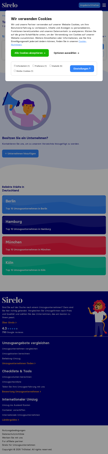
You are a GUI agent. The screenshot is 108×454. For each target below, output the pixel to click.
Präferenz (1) (41, 66)
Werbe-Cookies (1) (24, 71)
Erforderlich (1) (23, 66)
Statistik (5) (57, 66)
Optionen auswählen (65, 53)
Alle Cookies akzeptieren (28, 53)
